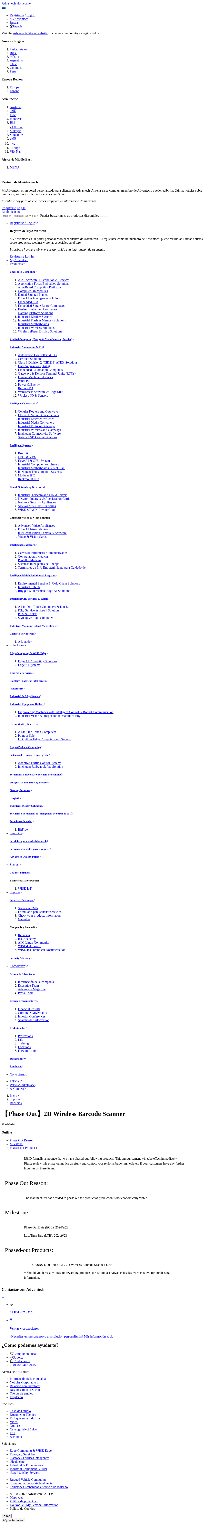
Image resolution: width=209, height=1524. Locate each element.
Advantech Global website (30, 33)
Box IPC (23, 453)
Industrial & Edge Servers (25, 696)
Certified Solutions (30, 358)
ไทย (13, 143)
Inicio (13, 1095)
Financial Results (29, 1009)
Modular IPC (26, 475)
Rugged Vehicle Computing (25, 747)
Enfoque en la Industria (25, 1418)
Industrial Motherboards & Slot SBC (41, 468)
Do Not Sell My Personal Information (34, 1505)
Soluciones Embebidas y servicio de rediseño (35, 774)
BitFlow (23, 829)
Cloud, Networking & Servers (27, 487)
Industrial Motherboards (33, 324)
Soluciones (17, 645)
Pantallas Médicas (29, 560)
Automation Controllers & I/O (37, 355)
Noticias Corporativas (24, 1382)
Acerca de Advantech (22, 973)
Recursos (24, 935)
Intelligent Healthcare (22, 544)
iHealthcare (16, 688)
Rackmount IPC (28, 479)
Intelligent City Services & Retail (29, 598)
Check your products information (39, 915)
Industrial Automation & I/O (26, 347)
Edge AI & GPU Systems (34, 460)
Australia (15, 107)
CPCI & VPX (27, 457)
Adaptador (25, 641)
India (13, 115)
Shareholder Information (33, 1020)
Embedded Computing (23, 271)
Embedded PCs (28, 302)
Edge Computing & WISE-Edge (28, 653)
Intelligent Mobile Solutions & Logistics (33, 575)
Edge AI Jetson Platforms (34, 529)
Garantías (24, 919)
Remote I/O (25, 388)
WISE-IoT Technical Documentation (42, 950)
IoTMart (15, 1081)
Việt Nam (16, 151)
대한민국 (16, 127)
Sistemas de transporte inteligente (29, 754)
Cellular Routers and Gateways (38, 411)
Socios (14, 864)
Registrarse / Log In (22, 223)
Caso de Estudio (20, 1411)
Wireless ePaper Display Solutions (40, 331)
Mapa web (16, 1497)
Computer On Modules (33, 291)
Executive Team (28, 985)
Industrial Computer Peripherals (38, 464)
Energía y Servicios (21, 672)
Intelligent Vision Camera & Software (42, 533)
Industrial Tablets (29, 587)
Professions (25, 1036)
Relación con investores (23, 1000)
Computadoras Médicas (33, 556)
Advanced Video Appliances (36, 525)
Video (14, 1422)
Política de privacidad (24, 1501)
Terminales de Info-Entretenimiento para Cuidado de (52, 567)
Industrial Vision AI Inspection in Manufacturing (49, 715)
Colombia (16, 67)
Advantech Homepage (16, 3)
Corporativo (17, 966)
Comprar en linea (24, 1354)
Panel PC (24, 381)
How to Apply (27, 1050)
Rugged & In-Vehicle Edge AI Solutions (44, 590)
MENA (15, 167)
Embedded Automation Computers (40, 370)
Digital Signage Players (33, 294)
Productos (16, 264)
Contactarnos (18, 1074)
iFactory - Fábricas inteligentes (28, 680)
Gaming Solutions (20, 790)
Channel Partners (20, 872)
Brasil (13, 53)
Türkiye (15, 147)
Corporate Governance (32, 1012)
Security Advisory (20, 957)
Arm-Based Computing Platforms (39, 287)
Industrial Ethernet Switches (36, 419)
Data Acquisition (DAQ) (34, 366)
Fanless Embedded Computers (37, 309)
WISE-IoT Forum (29, 946)
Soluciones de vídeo (21, 821)
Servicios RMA (28, 908)
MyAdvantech (19, 19)
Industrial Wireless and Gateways (39, 430)
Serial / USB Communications (37, 437)
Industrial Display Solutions (26, 805)
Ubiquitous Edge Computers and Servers (44, 739)
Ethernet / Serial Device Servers (38, 415)
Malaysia (15, 131)
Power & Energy (29, 384)
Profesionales (17, 1028)
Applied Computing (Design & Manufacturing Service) (41, 339)
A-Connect (17, 1088)
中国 (13, 111)
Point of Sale (26, 735)
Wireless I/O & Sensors (33, 395)
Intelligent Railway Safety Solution (40, 766)
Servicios (16, 833)
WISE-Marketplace (22, 1085)
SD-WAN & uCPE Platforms (37, 506)
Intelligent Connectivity (23, 403)
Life (20, 1039)
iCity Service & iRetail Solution (38, 610)
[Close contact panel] (3, 1297)
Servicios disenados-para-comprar (30, 848)
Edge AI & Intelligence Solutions (39, 298)
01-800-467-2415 (24, 1365)
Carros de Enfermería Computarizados (42, 552)
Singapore (16, 134)
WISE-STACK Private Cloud (37, 509)
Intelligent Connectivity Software (39, 433)
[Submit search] (101, 216)
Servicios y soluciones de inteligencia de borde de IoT (40, 813)
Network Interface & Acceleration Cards (44, 498)
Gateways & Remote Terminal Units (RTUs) (47, 373)
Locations (24, 1047)
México (15, 56)
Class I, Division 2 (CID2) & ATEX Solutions (47, 362)
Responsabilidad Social (25, 1389)
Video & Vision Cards (32, 536)
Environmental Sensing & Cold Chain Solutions (49, 583)
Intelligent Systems (20, 445)
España (17, 26)
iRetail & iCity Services (23, 723)
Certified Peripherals (22, 633)
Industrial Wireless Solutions (36, 327)
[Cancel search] (105, 216)
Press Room (25, 993)
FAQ (13, 1433)
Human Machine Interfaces (35, 377)
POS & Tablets (27, 614)
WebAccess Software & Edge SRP (40, 392)
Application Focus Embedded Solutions (43, 283)
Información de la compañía (36, 982)
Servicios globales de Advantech (28, 841)
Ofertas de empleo (21, 1393)
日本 (13, 122)
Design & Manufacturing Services (29, 782)
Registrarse (17, 15)
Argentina (16, 60)
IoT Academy (27, 939)
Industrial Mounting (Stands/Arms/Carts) (33, 625)
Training (23, 1043)
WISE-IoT (25, 888)
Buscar (14, 22)
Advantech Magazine (32, 989)
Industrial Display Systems (35, 316)
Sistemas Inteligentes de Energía (38, 564)
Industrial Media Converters (36, 422)
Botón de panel (11, 211)
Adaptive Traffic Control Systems (39, 763)
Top (8, 1515)
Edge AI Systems (29, 665)
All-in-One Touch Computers (37, 732)
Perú (13, 71)
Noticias (15, 1425)
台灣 (13, 138)
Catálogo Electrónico (23, 1429)
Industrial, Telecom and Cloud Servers (42, 495)
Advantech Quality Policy (24, 856)
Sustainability (18, 1058)
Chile (13, 64)
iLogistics (15, 798)
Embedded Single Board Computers (41, 305)
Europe (14, 87)
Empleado (16, 1066)
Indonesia (16, 118)
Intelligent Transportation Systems (40, 471)
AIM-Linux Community (33, 942)
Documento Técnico (23, 1414)
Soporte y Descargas (22, 900)
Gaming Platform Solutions (35, 313)
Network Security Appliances (37, 502)
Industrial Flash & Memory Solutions (42, 320)
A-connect (16, 1436)
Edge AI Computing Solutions (37, 661)
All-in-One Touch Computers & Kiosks (43, 606)
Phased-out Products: (23, 1147)
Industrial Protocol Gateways (36, 426)
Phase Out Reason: (22, 1140)
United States (18, 49)
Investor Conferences (31, 1016)
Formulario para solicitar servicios (39, 912)
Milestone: (16, 1144)
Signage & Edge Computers (36, 617)
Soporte (15, 892)
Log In (31, 15)
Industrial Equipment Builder (27, 704)
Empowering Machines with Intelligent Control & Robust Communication (65, 712)
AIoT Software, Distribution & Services (43, 280)
